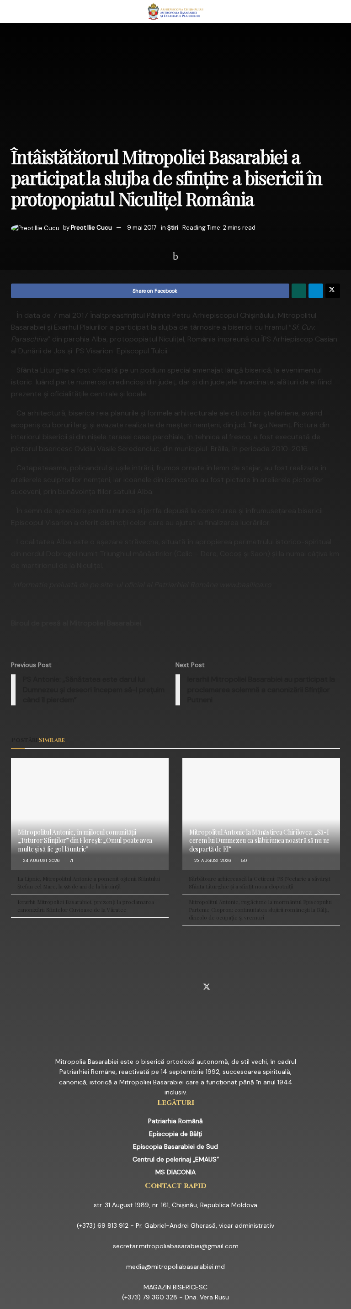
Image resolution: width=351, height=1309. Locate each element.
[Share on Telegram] (315, 291)
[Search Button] (336, 11)
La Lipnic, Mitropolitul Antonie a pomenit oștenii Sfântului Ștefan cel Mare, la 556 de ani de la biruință (88, 882)
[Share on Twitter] (332, 291)
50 (243, 860)
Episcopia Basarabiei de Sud (175, 1146)
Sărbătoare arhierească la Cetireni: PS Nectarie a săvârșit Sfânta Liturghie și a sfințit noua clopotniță (259, 882)
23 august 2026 (212, 860)
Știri (172, 227)
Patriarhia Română (175, 1121)
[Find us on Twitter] (206, 987)
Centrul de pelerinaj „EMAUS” (176, 1159)
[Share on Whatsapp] (299, 291)
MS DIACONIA (175, 1172)
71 (70, 860)
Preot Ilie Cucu (91, 227)
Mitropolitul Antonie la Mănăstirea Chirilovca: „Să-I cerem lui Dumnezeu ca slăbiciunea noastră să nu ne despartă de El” (259, 840)
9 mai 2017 (142, 227)
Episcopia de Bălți (175, 1134)
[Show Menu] (15, 11)
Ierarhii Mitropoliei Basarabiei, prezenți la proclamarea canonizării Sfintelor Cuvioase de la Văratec (85, 905)
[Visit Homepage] (175, 11)
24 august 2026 (40, 860)
